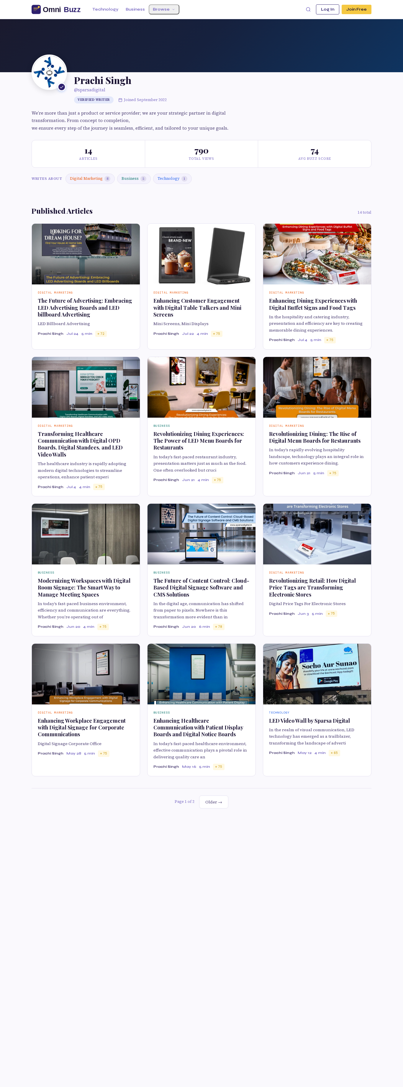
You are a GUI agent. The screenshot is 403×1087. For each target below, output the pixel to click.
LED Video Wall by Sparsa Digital (309, 720)
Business (135, 9)
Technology (105, 9)
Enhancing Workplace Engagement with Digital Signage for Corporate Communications (82, 727)
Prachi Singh (50, 334)
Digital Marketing (89, 178)
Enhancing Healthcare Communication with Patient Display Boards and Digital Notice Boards (198, 727)
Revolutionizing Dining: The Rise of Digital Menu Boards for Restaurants (315, 437)
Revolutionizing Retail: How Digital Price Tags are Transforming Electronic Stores (312, 587)
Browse (161, 9)
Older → (213, 802)
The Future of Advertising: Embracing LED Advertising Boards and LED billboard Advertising (85, 307)
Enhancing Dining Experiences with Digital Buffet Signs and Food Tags (313, 304)
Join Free (356, 9)
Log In (327, 9)
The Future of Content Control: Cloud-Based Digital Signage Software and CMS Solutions (201, 587)
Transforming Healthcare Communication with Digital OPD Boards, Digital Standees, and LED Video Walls (80, 444)
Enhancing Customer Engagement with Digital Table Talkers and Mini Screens (197, 307)
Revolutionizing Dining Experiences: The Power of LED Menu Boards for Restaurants (198, 440)
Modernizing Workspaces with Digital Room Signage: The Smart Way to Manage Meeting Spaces (84, 587)
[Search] (308, 9)
